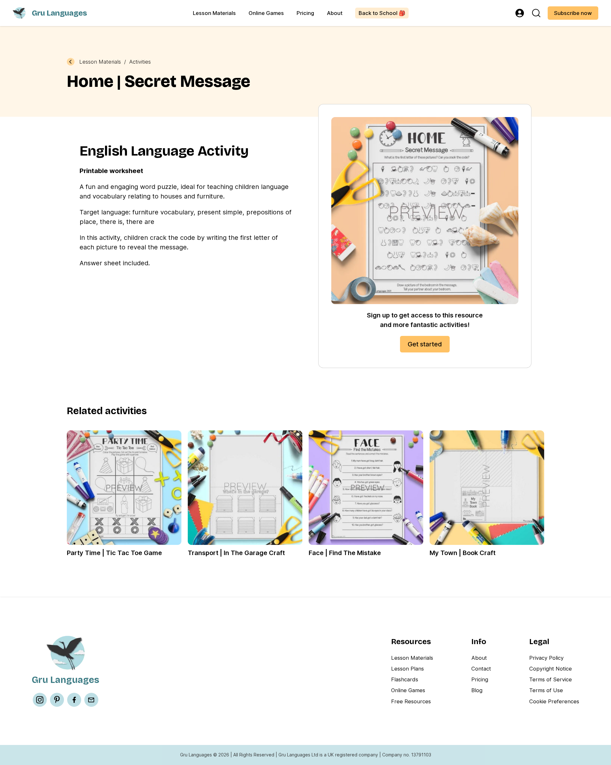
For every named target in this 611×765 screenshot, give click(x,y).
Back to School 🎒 (382, 13)
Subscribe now (573, 13)
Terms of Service (550, 679)
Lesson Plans (407, 668)
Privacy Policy (546, 658)
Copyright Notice (550, 668)
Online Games (266, 13)
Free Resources (411, 701)
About (334, 13)
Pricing (305, 13)
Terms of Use (546, 690)
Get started (425, 344)
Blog (476, 690)
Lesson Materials (214, 13)
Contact (481, 668)
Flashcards (404, 679)
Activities (140, 62)
